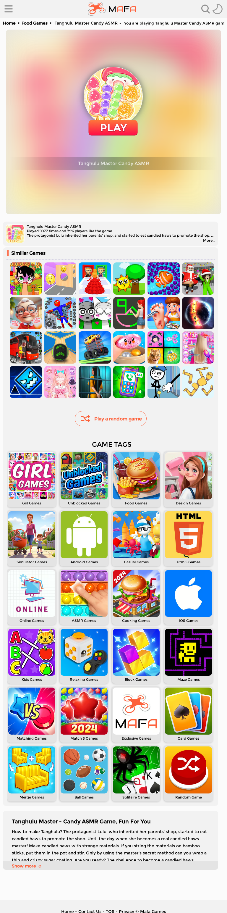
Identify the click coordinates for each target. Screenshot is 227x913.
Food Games (35, 23)
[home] (112, 9)
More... (209, 240)
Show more (24, 866)
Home (9, 23)
